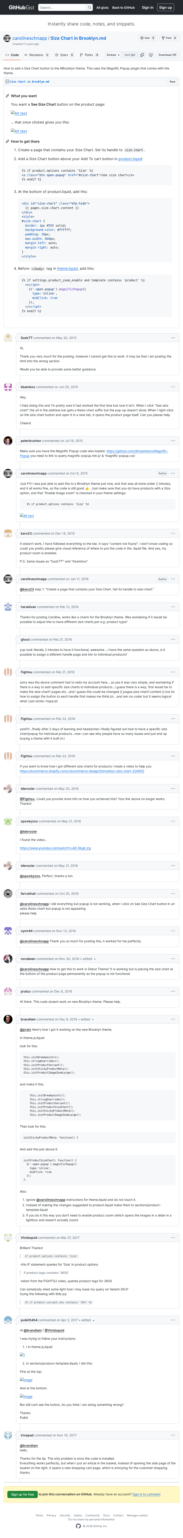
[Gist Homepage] (22, 7)
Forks (91, 55)
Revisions (38, 55)
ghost (25, 639)
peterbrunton (31, 441)
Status (78, 1515)
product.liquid (130, 159)
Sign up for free (22, 1494)
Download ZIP (168, 54)
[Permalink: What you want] (8, 96)
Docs (106, 1515)
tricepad (27, 1435)
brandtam (28, 1019)
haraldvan (28, 607)
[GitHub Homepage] (78, 1526)
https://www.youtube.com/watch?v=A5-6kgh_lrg (55, 848)
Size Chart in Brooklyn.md (78, 38)
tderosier (28, 788)
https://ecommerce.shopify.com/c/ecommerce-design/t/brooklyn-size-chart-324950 (82, 771)
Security (65, 1515)
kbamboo (28, 387)
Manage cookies (137, 1515)
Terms (39, 1515)
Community (92, 1515)
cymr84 (27, 931)
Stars (66, 55)
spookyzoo (29, 821)
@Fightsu (27, 799)
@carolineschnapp (34, 904)
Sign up (165, 7)
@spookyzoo (30, 876)
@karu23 (27, 589)
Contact (118, 1515)
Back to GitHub (123, 7)
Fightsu (26, 672)
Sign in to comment (146, 1494)
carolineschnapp (29, 38)
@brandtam (33, 1330)
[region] (91, 207)
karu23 (26, 533)
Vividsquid (29, 1237)
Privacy (51, 1515)
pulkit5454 (29, 1320)
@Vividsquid (54, 1330)
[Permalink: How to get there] (8, 141)
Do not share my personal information (91, 1519)
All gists (102, 7)
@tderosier (28, 831)
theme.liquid (67, 268)
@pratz (25, 1029)
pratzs (26, 991)
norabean (28, 959)
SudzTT (27, 338)
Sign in (148, 7)
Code (15, 55)
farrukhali (28, 893)
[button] (142, 55)
